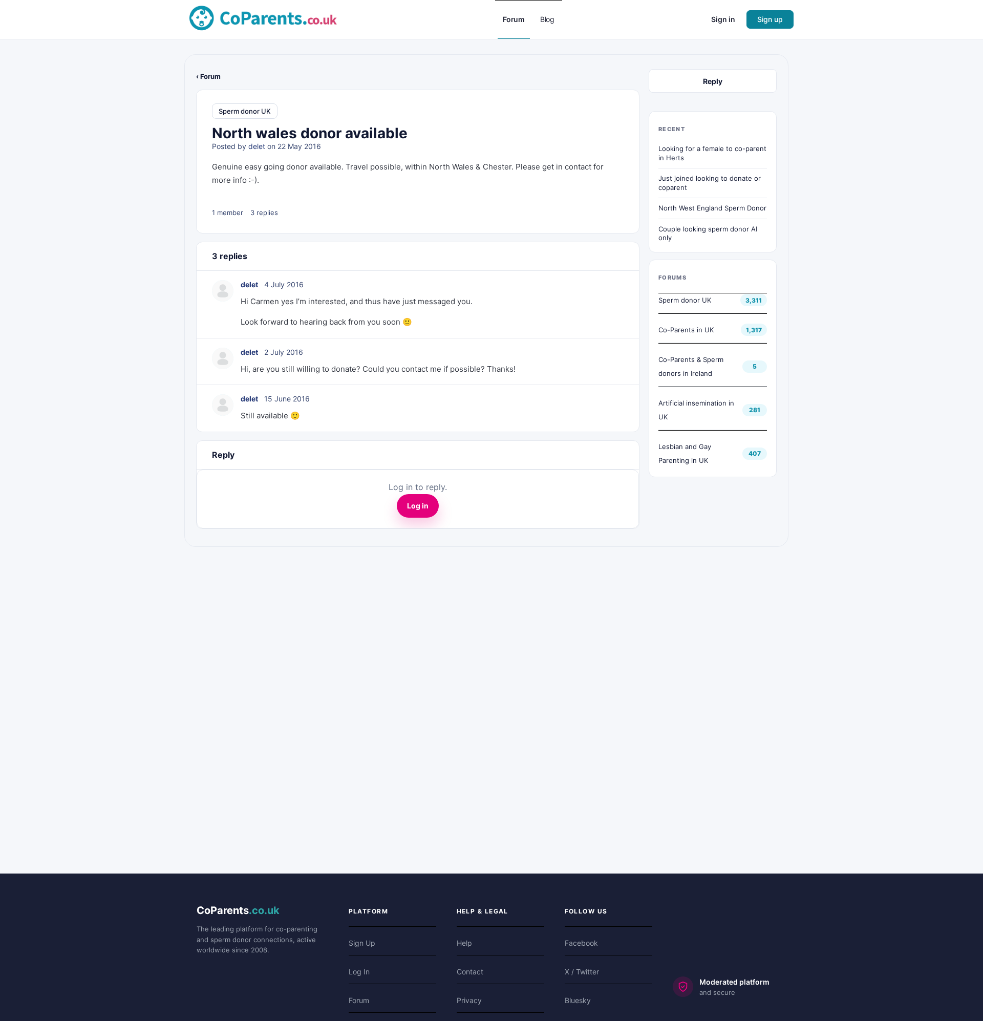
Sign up (770, 19)
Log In (359, 971)
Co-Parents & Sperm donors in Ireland (690, 366)
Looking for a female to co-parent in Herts (712, 153)
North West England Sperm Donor (712, 208)
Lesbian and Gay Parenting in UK (684, 453)
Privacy (469, 1000)
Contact (470, 971)
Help (464, 943)
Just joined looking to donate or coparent (709, 183)
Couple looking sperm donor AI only (707, 233)
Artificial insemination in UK (696, 410)
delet (256, 146)
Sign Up (362, 943)
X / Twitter (582, 971)
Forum (359, 1000)
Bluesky (578, 1000)
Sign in (723, 19)
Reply (712, 81)
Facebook (581, 943)
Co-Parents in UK (686, 330)
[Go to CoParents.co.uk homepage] (263, 18)
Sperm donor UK (245, 111)
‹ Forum (208, 76)
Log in (418, 505)
